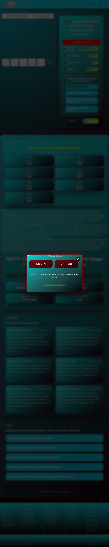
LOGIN (41, 263)
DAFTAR (66, 263)
